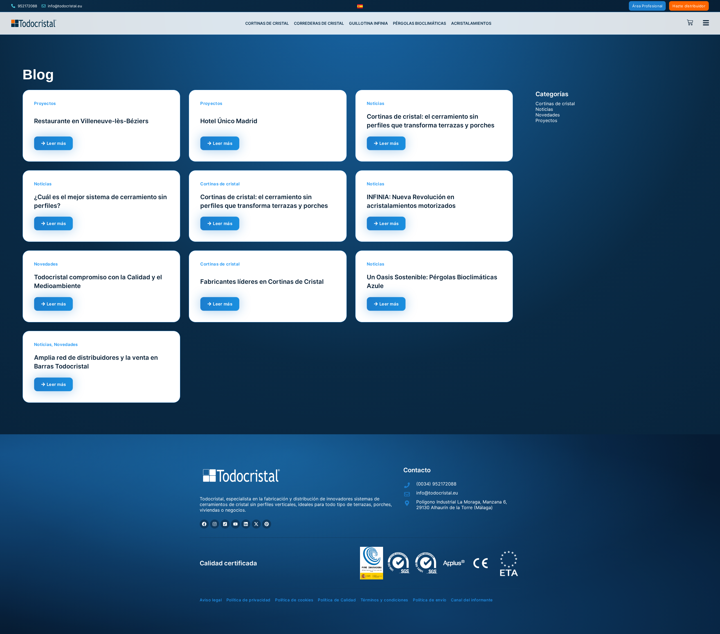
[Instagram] (214, 524)
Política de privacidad (248, 600)
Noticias (544, 109)
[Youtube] (235, 524)
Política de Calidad (337, 600)
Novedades (548, 115)
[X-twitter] (256, 524)
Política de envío (429, 600)
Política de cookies (294, 600)
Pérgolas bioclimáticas (419, 23)
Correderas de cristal (319, 23)
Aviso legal (211, 600)
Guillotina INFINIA (368, 23)
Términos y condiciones (384, 600)
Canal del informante (472, 600)
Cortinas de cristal (267, 23)
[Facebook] (204, 524)
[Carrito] (691, 22)
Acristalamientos (471, 23)
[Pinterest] (266, 524)
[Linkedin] (245, 524)
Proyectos (546, 120)
